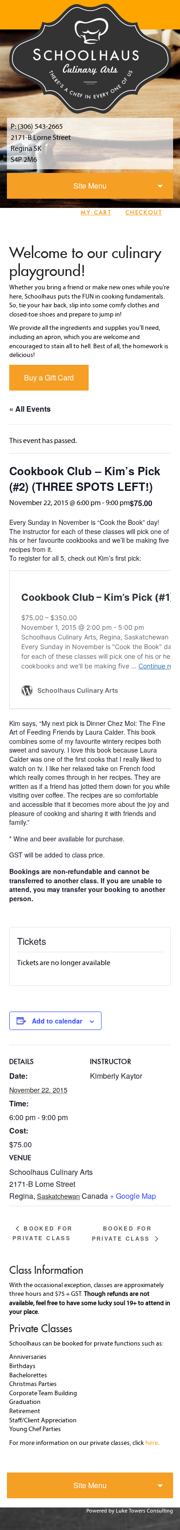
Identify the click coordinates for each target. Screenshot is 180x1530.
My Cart (96, 212)
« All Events (30, 408)
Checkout (144, 212)
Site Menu (90, 185)
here (151, 1443)
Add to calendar (57, 1020)
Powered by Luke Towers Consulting (129, 1511)
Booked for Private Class (42, 1233)
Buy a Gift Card (49, 377)
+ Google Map (133, 1196)
